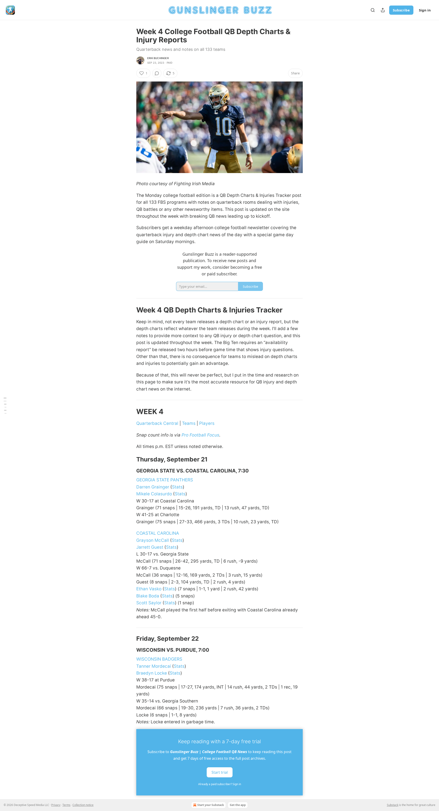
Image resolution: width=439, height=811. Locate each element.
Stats (177, 487)
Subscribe (401, 10)
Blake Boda (147, 596)
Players (206, 423)
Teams (188, 423)
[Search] (372, 10)
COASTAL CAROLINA (157, 533)
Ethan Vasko (148, 588)
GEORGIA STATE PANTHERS (164, 480)
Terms (66, 805)
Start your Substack (210, 805)
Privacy (55, 805)
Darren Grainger (152, 487)
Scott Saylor (148, 602)
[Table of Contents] (5, 405)
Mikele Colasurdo (154, 493)
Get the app (238, 805)
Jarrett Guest (149, 547)
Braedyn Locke (151, 673)
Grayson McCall (152, 540)
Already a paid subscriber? (219, 784)
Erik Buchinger (158, 58)
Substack (392, 805)
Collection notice (83, 805)
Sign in (425, 10)
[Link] (130, 310)
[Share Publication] (382, 10)
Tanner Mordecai (153, 666)
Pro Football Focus (200, 435)
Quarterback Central (157, 423)
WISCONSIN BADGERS (159, 659)
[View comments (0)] (156, 73)
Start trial (219, 772)
